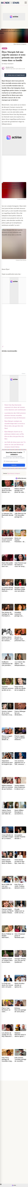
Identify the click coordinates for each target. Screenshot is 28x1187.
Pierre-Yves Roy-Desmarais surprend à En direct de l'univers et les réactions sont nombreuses (15, 407)
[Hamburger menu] (26, 3)
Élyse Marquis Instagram (20, 44)
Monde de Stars (10, 67)
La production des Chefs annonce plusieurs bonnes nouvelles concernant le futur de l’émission (15, 415)
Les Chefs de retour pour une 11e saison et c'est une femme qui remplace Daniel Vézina (14, 444)
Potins (4, 48)
